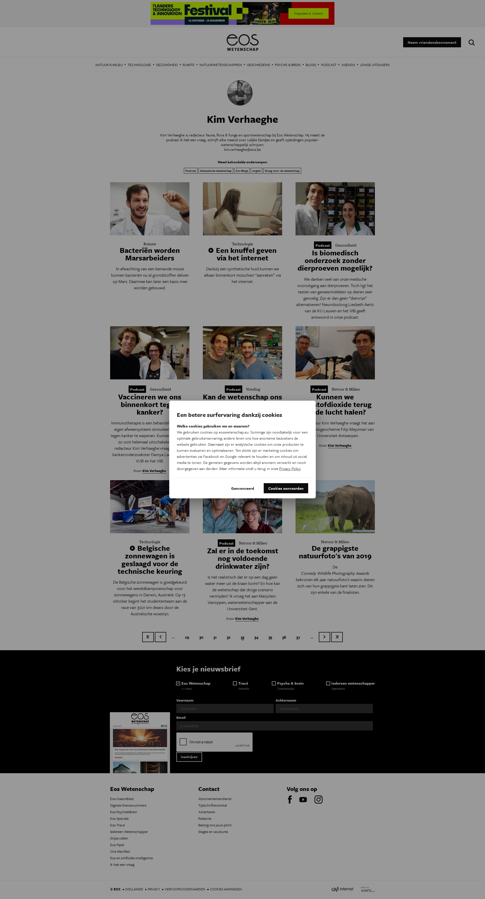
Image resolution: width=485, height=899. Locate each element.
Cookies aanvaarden (286, 488)
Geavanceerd (242, 488)
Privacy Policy (290, 468)
